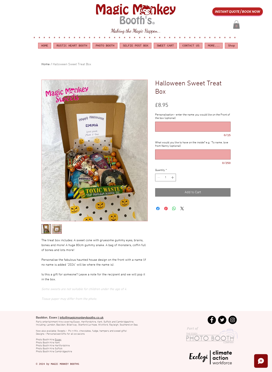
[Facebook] (212, 320)
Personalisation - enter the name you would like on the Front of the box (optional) (192, 116)
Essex (58, 339)
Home (45, 64)
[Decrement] (158, 177)
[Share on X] (182, 208)
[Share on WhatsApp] (174, 208)
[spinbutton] (165, 177)
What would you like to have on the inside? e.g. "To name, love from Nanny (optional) (191, 144)
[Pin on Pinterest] (166, 208)
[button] (236, 24)
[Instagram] (232, 320)
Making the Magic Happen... (136, 31)
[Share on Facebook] (157, 208)
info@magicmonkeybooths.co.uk (81, 317)
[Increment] (173, 177)
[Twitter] (222, 320)
